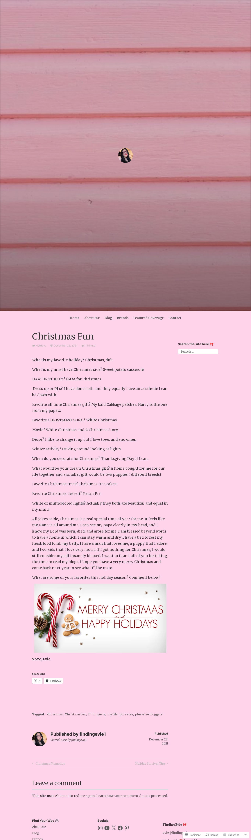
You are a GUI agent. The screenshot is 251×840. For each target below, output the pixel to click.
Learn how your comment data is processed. (132, 796)
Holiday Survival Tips (150, 764)
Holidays (41, 345)
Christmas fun (75, 714)
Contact (174, 318)
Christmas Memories (48, 764)
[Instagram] (100, 828)
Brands (122, 318)
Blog (108, 318)
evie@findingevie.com (179, 832)
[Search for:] (198, 351)
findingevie (96, 714)
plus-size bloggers (149, 714)
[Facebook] (120, 828)
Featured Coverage (148, 318)
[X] (113, 828)
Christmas (55, 714)
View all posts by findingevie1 (69, 740)
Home (75, 318)
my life (112, 714)
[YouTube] (107, 828)
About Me (92, 318)
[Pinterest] (127, 828)
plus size (126, 714)
